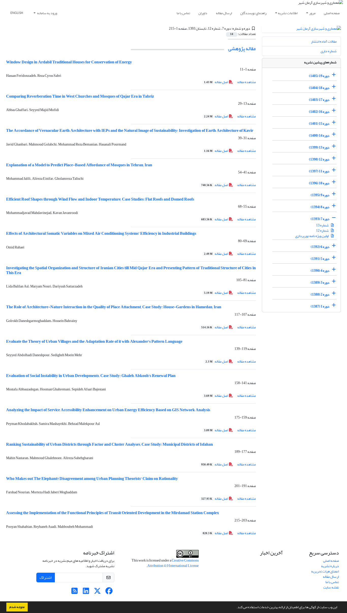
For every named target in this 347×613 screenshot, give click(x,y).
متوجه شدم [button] (17, 607)
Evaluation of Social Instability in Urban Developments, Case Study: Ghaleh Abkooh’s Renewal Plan (91, 376)
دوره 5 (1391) (320, 258)
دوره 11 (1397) (319, 171)
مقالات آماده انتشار (324, 41)
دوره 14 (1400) (319, 135)
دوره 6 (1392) (320, 246)
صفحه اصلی (332, 13)
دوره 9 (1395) (320, 195)
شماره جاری (329, 51)
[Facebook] (108, 592)
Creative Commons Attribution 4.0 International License (173, 563)
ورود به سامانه (47, 13)
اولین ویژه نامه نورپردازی (312, 235)
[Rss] (74, 592)
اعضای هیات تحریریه (325, 571)
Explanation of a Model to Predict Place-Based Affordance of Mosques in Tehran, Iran (79, 165)
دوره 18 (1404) (319, 87)
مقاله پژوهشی (242, 48)
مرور (312, 13)
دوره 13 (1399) (319, 147)
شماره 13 (322, 225)
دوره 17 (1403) (319, 99)
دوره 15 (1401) (319, 123)
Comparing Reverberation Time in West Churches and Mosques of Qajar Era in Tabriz (80, 96)
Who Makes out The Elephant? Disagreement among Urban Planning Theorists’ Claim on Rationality (92, 478)
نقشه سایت (331, 587)
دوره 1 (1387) (320, 306)
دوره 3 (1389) (320, 282)
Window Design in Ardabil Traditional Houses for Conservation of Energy (69, 62)
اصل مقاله (216, 82)
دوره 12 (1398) (319, 159)
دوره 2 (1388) (320, 294)
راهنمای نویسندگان (253, 13)
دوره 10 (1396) (319, 183)
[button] (235, 607)
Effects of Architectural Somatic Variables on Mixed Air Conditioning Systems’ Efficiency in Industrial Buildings (101, 233)
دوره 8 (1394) (320, 207)
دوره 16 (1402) (319, 111)
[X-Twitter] (97, 592)
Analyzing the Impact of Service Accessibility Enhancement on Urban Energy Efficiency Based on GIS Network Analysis (108, 410)
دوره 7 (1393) (320, 218)
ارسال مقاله (224, 13)
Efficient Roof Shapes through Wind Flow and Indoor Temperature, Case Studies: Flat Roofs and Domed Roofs (100, 199)
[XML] (166, 28)
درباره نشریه (330, 566)
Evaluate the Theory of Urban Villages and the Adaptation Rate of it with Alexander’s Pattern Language (94, 341)
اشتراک (46, 577)
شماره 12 (322, 230)
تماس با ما (183, 13)
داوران (202, 13)
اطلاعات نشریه (287, 13)
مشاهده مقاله (246, 82)
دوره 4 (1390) (320, 270)
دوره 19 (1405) (319, 76)
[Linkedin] (86, 592)
